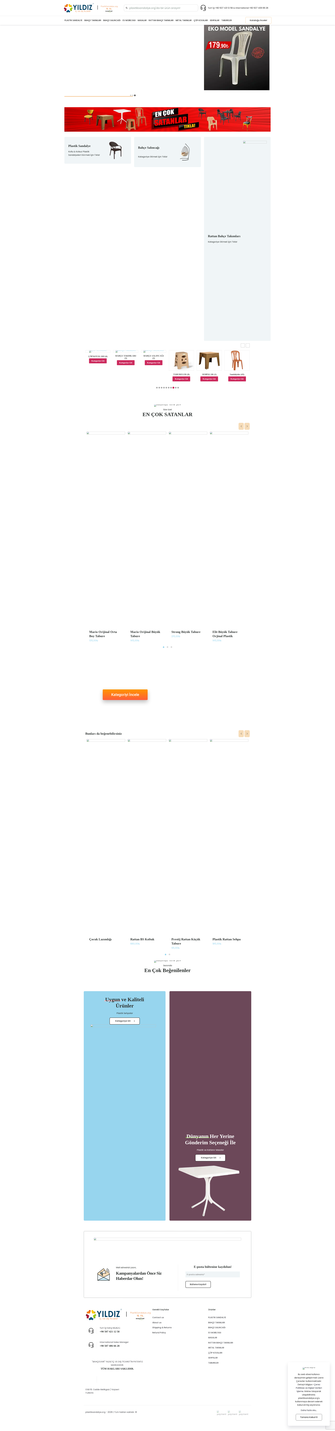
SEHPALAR (213, 1359)
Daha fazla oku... (309, 1410)
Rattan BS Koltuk (142, 941)
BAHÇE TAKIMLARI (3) (98, 357)
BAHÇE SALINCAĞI (216, 1329)
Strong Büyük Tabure (185, 633)
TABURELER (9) (153, 374)
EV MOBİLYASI (214, 1334)
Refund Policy (159, 1334)
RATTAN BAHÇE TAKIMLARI (220, 1344)
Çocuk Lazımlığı (100, 941)
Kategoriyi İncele (125, 696)
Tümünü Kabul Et (309, 1417)
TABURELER (213, 1364)
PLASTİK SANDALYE (217, 1319)
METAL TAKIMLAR (216, 1349)
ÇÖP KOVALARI (215, 1354)
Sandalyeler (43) (209, 374)
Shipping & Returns (162, 1329)
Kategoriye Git (97, 363)
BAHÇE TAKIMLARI (216, 1324)
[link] (167, 1250)
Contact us (158, 1319)
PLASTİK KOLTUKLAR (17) (237, 375)
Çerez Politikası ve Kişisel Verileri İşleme (309, 1388)
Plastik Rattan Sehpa (227, 941)
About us (156, 1324)
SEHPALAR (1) (181, 374)
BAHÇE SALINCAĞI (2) (126, 357)
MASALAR (212, 1339)
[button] (243, 345)
